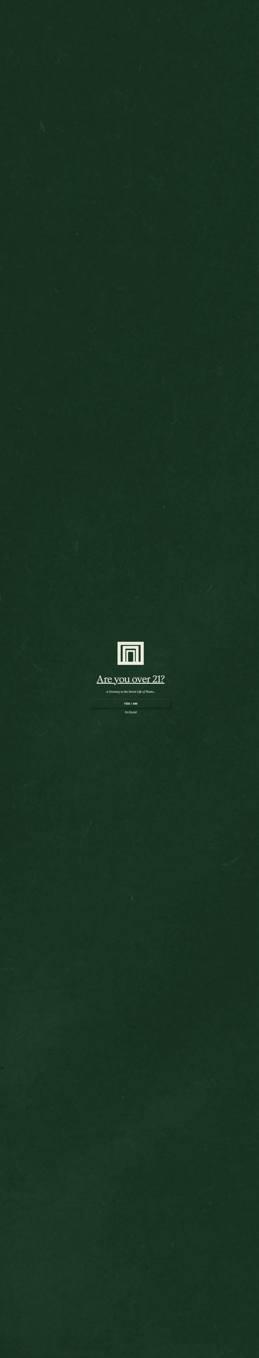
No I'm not (131, 712)
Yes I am (130, 703)
